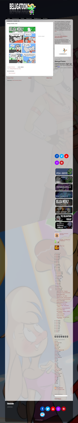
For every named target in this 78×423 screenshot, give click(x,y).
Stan (55, 377)
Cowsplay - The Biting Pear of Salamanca (65, 240)
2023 (57, 259)
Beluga (56, 344)
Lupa (56, 364)
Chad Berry (57, 351)
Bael (55, 341)
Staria (56, 379)
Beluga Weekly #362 (61, 313)
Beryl (56, 345)
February (59, 288)
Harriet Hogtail (57, 357)
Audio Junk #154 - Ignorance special (64, 297)
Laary (56, 363)
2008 (57, 331)
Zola (55, 383)
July (58, 280)
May (58, 283)
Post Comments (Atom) (17, 80)
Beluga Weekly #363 (61, 309)
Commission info (15, 18)
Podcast (22, 18)
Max (55, 366)
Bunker (56, 348)
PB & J (56, 367)
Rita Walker (57, 370)
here (56, 31)
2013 (57, 323)
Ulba (55, 382)
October (58, 275)
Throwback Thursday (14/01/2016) (63, 308)
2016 (57, 270)
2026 (57, 254)
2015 (57, 320)
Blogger (41, 419)
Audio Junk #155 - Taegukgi (62, 291)
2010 (57, 328)
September (59, 276)
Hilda (56, 360)
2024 (57, 257)
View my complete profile (59, 389)
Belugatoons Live (37, 18)
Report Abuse (58, 398)
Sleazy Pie (57, 374)
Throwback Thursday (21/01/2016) (63, 299)
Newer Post (10, 78)
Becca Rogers (57, 342)
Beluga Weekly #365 (61, 294)
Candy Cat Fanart (60, 315)
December (59, 272)
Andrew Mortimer (59, 387)
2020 (57, 264)
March (58, 286)
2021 (57, 262)
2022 (57, 261)
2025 (57, 256)
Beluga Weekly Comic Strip (15, 68)
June (58, 281)
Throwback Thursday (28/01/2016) (63, 292)
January (58, 289)
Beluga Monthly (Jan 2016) (62, 302)
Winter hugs (62, 245)
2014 (57, 322)
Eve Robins (57, 355)
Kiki (55, 361)
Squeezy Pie (57, 376)
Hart (55, 358)
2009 (57, 330)
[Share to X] (20, 67)
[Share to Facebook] (21, 67)
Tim (55, 380)
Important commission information (64, 234)
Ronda (56, 371)
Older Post (49, 78)
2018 (57, 267)
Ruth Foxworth (57, 373)
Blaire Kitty (57, 347)
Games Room (29, 18)
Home (8, 18)
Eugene (56, 354)
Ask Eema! (45, 18)
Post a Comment (12, 73)
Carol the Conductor (58, 350)
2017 (57, 269)
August (58, 278)
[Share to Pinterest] (23, 67)
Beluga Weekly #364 (61, 300)
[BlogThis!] (19, 67)
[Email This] (18, 67)
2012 (57, 325)
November (59, 273)
